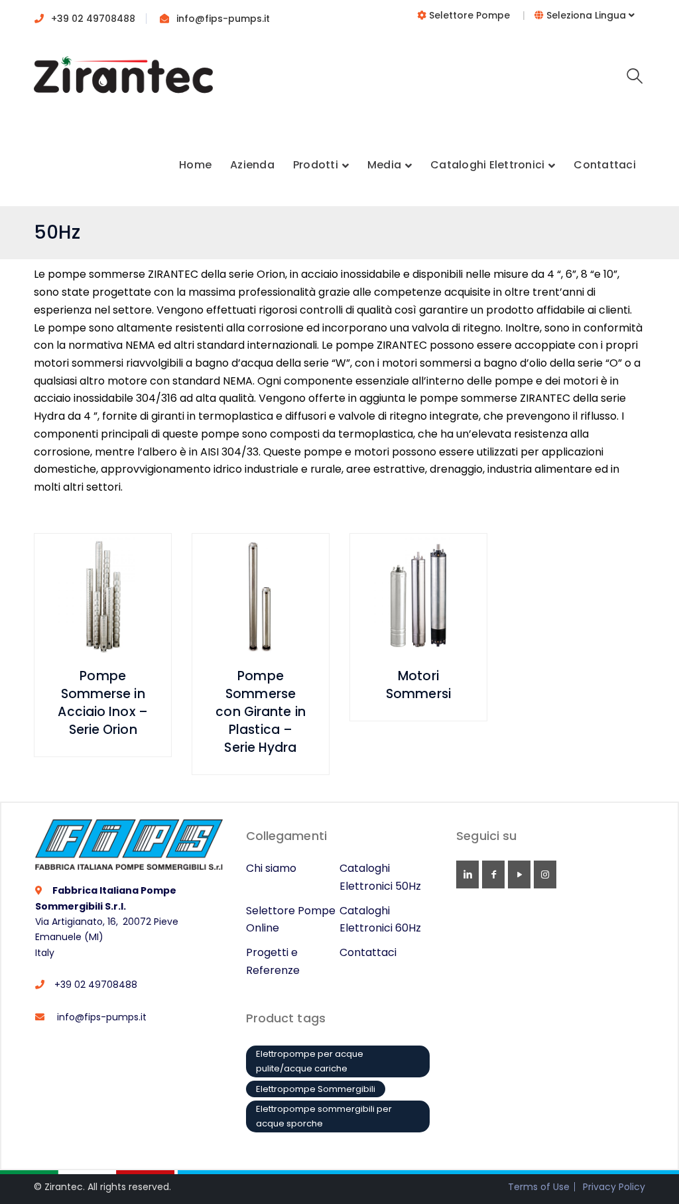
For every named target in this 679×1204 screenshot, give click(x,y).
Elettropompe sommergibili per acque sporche (324, 1116)
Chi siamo (271, 868)
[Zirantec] (123, 80)
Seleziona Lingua (586, 15)
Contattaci (368, 952)
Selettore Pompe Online (291, 919)
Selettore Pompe (469, 15)
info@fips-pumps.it (223, 18)
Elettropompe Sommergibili (315, 1089)
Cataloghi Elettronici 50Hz (380, 877)
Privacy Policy (614, 1186)
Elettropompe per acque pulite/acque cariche (309, 1061)
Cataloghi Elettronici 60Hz (380, 919)
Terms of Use (539, 1186)
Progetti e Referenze (273, 961)
